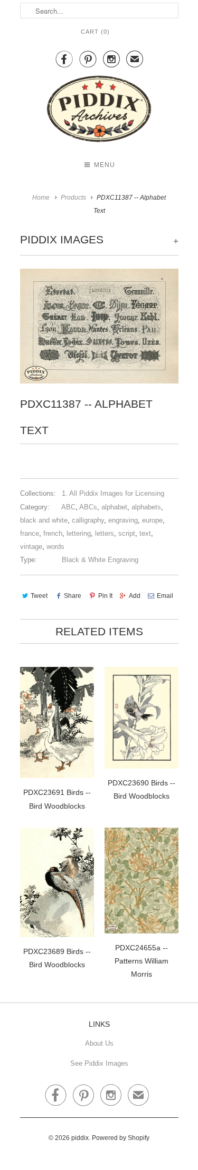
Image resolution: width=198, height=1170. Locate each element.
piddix (80, 1138)
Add (134, 595)
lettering (79, 533)
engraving (123, 520)
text (145, 533)
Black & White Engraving (100, 560)
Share (72, 595)
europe (152, 520)
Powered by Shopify (120, 1138)
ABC (68, 507)
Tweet (39, 595)
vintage (31, 546)
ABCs (88, 507)
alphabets (146, 507)
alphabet (114, 507)
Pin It (105, 595)
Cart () (95, 31)
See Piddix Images (99, 1063)
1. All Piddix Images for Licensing (113, 493)
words (55, 546)
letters (104, 533)
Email (165, 595)
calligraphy (88, 520)
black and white (44, 520)
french (52, 533)
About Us (99, 1043)
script (126, 533)
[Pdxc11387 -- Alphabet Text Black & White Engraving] (99, 326)
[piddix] (99, 111)
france (29, 533)
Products (73, 197)
